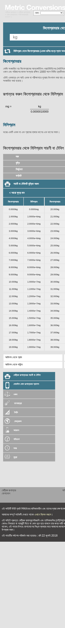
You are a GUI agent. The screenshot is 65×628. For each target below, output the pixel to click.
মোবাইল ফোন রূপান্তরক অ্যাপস (26, 384)
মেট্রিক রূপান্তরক (24, 12)
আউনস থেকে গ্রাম (13, 357)
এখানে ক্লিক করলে (42, 514)
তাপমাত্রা (18, 403)
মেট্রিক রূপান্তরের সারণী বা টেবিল (27, 375)
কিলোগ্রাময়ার (12, 61)
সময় (15, 448)
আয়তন (16, 430)
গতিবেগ (17, 439)
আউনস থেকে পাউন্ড (14, 364)
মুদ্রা (15, 457)
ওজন (15, 394)
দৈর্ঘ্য (16, 412)
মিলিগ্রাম (9, 124)
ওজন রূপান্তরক (12, 14)
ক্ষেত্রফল (17, 421)
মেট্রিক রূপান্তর (10, 12)
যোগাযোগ (6, 493)
